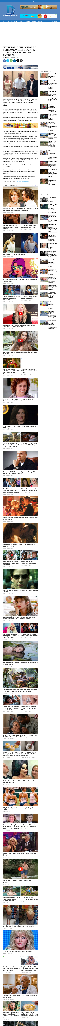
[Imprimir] (21, 60)
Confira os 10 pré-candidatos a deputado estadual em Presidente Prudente (52, 272)
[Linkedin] (14, 60)
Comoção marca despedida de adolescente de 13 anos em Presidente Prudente (52, 254)
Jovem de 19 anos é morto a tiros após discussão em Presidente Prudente (52, 117)
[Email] (17, 60)
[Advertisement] (30, 35)
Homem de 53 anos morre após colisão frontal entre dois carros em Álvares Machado (52, 164)
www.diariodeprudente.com (22, 181)
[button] (54, 21)
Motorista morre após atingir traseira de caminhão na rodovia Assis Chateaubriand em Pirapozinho (52, 324)
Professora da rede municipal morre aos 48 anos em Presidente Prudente (52, 246)
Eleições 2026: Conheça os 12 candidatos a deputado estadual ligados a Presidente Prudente (52, 126)
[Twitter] (54, 1)
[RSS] (52, 1)
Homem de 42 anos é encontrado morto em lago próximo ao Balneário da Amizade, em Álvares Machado (52, 208)
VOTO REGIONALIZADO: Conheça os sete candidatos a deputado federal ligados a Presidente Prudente (52, 154)
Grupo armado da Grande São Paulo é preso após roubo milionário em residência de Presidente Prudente (52, 84)
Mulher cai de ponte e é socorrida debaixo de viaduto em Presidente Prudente (52, 280)
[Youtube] (56, 1)
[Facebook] (49, 1)
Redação (6, 57)
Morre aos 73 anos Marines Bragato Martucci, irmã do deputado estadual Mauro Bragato (52, 182)
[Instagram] (51, 1)
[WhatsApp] (11, 60)
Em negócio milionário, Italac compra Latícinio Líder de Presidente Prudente (52, 136)
